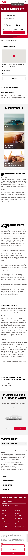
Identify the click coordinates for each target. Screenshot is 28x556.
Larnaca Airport (8, 385)
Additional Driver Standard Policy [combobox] (9, 443)
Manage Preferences (13, 545)
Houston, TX (17, 508)
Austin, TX (4, 521)
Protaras (10, 342)
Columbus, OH (5, 508)
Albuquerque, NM (6, 505)
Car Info (7, 428)
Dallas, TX (4, 513)
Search (15, 32)
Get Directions (14, 78)
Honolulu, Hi (4, 529)
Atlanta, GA (4, 515)
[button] (14, 56)
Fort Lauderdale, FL (6, 523)
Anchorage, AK (5, 510)
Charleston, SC (18, 510)
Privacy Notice (5, 541)
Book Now (20, 428)
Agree (13, 553)
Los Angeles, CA (18, 518)
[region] (14, 543)
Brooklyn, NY (18, 505)
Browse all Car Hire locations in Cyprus (13, 383)
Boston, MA (4, 526)
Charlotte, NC (18, 515)
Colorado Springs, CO (19, 526)
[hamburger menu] (25, 1)
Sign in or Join (20, 1)
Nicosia (9, 319)
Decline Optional (13, 549)
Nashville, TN (18, 529)
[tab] (4, 501)
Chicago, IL (17, 521)
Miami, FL (17, 523)
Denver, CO (4, 518)
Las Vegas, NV (18, 513)
